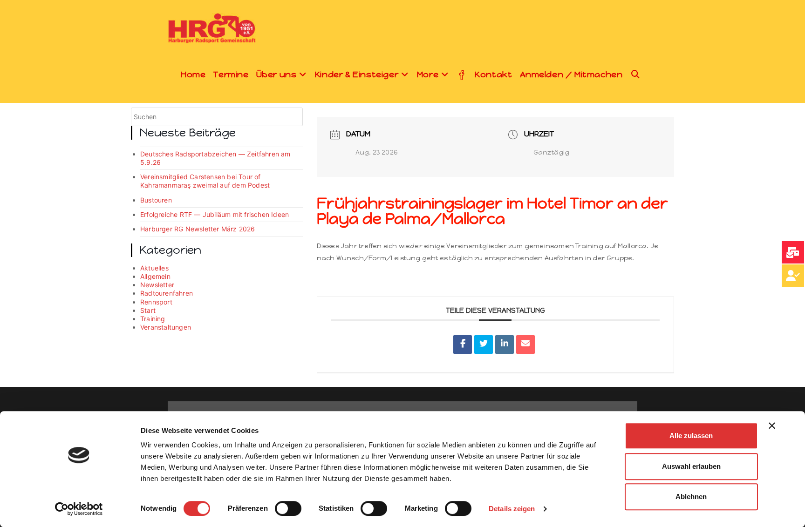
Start (148, 310)
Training (152, 319)
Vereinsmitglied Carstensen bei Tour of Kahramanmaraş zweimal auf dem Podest (205, 181)
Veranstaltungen (165, 327)
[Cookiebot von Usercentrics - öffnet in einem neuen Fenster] (79, 509)
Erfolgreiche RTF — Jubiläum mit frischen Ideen (214, 214)
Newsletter (157, 285)
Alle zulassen (691, 435)
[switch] (288, 508)
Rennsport (156, 302)
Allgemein (155, 276)
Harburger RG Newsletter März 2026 (197, 229)
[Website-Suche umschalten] (636, 74)
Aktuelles (154, 268)
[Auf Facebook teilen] (462, 344)
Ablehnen (691, 496)
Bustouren (156, 200)
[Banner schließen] (772, 425)
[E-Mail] (525, 344)
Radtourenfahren (166, 293)
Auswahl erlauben (691, 466)
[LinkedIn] (504, 344)
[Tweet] (483, 344)
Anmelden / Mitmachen (571, 74)
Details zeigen (512, 509)
